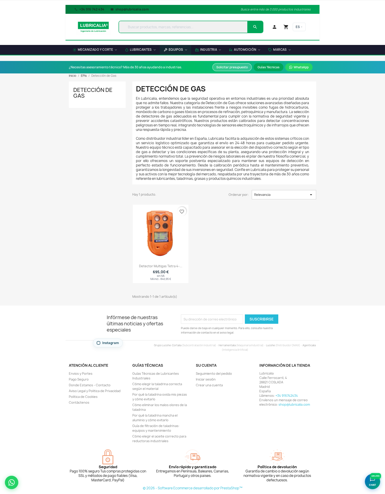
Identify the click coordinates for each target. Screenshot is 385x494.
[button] (279, 50)
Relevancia (284, 194)
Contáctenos (79, 402)
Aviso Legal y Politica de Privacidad (95, 391)
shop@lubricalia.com (132, 9)
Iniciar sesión (206, 379)
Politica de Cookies (83, 397)
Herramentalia (227, 345)
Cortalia (176, 345)
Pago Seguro (79, 379)
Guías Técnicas (268, 67)
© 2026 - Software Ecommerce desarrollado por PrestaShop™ (192, 488)
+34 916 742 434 (91, 9)
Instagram (110, 343)
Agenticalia (309, 345)
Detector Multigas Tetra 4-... (160, 266)
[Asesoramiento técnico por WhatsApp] (11, 482)
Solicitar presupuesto (232, 67)
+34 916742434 (286, 395)
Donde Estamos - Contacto (90, 385)
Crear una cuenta (209, 385)
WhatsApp (301, 67)
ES (298, 27)
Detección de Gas (93, 92)
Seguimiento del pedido (214, 373)
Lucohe (270, 345)
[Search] (255, 27)
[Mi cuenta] (274, 27)
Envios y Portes (80, 373)
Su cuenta (206, 365)
